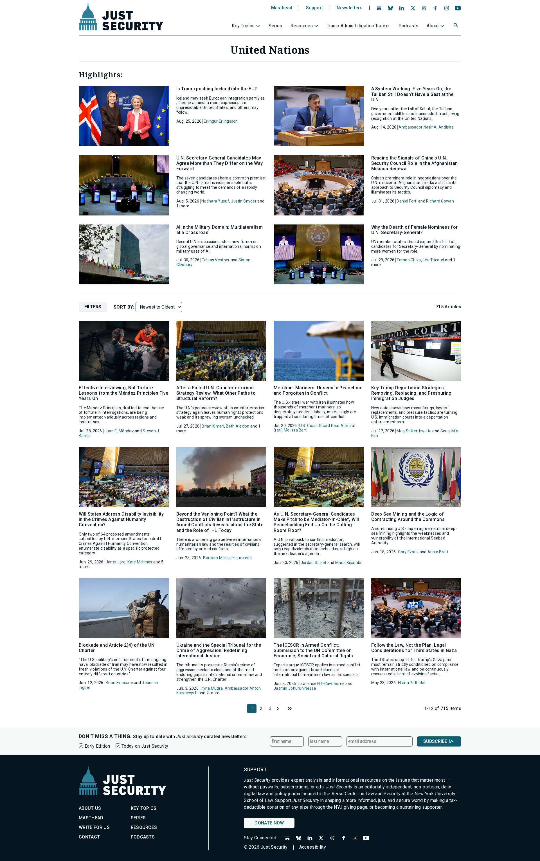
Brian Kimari (213, 426)
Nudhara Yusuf (215, 201)
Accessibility (312, 847)
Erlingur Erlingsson (221, 121)
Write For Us (94, 827)
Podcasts (408, 25)
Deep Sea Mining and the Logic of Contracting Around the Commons (408, 516)
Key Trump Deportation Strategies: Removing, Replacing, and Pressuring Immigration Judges (411, 393)
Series (275, 25)
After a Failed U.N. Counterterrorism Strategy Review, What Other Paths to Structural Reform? (216, 393)
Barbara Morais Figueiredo (227, 558)
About (433, 25)
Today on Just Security (145, 746)
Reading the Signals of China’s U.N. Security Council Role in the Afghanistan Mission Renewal (414, 163)
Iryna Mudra (212, 688)
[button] (456, 26)
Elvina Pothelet (412, 682)
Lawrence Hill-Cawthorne (321, 683)
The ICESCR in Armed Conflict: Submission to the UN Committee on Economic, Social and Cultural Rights (313, 650)
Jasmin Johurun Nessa (295, 688)
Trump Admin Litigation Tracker (358, 25)
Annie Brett (438, 552)
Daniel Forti (407, 201)
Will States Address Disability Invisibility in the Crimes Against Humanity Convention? (121, 519)
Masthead (281, 8)
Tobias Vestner (216, 260)
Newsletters (350, 8)
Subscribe (435, 741)
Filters (92, 306)
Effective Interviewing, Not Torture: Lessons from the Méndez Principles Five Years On (123, 393)
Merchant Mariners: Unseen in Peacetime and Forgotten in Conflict (318, 390)
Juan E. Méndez (119, 431)
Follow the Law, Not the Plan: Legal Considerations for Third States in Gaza (414, 647)
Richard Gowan (440, 201)
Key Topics (243, 25)
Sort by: (125, 307)
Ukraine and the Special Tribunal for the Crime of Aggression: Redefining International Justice (218, 650)
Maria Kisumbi (348, 562)
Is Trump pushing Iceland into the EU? (216, 88)
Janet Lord (116, 562)
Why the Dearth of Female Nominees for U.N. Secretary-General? (414, 229)
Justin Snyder (243, 201)
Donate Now (269, 823)
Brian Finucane (119, 682)
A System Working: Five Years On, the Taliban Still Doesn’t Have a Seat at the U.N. (412, 94)
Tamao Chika (409, 260)
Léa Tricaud (433, 260)
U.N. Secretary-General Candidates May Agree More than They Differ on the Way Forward (219, 163)
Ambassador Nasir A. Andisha (426, 127)
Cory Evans (408, 552)
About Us (90, 808)
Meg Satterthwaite (414, 431)
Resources (302, 25)
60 (289, 708)
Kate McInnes (139, 562)
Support (314, 8)
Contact (89, 837)
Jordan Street (314, 562)
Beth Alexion (237, 426)
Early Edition (97, 746)
